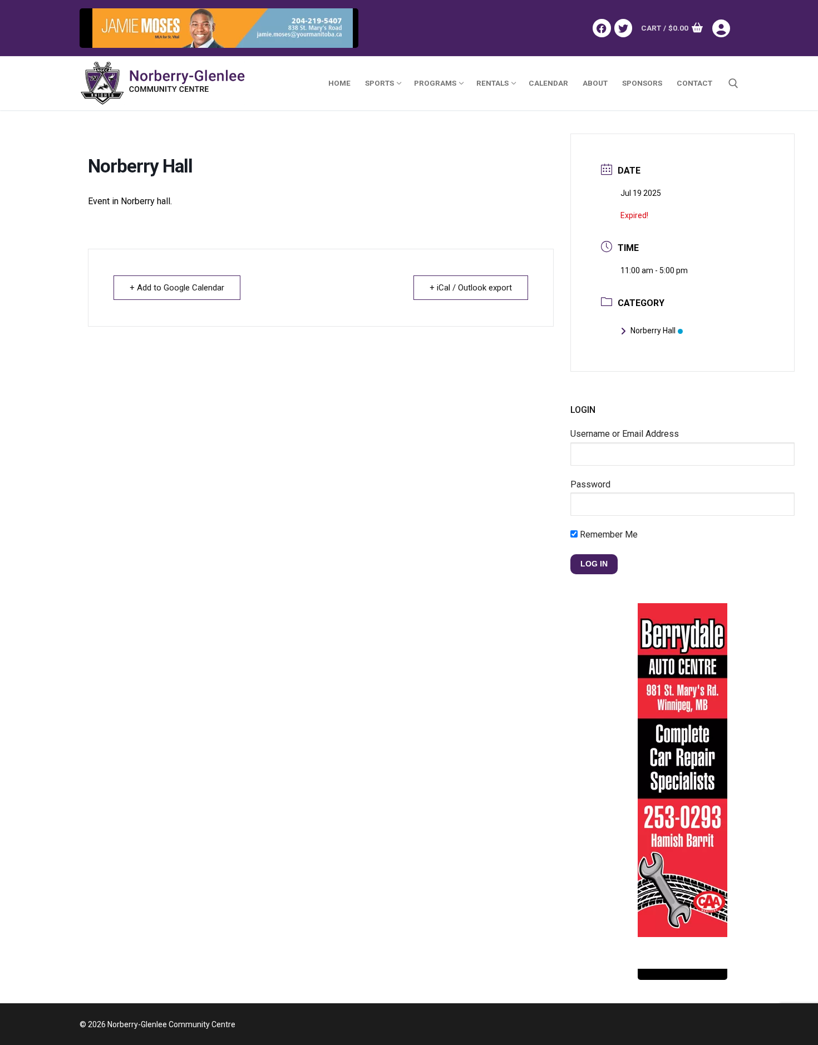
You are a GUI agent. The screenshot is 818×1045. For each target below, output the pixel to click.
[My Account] (725, 28)
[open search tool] (733, 83)
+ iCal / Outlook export (471, 288)
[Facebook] (601, 28)
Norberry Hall (653, 330)
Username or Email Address (624, 433)
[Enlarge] (338, 28)
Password (590, 484)
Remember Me (608, 534)
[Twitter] (623, 28)
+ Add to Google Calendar (177, 288)
